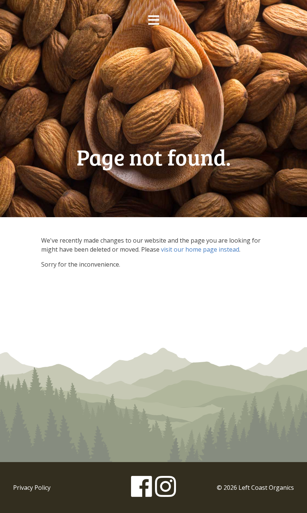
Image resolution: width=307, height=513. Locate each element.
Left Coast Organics (153, 80)
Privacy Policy (32, 487)
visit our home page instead (200, 249)
